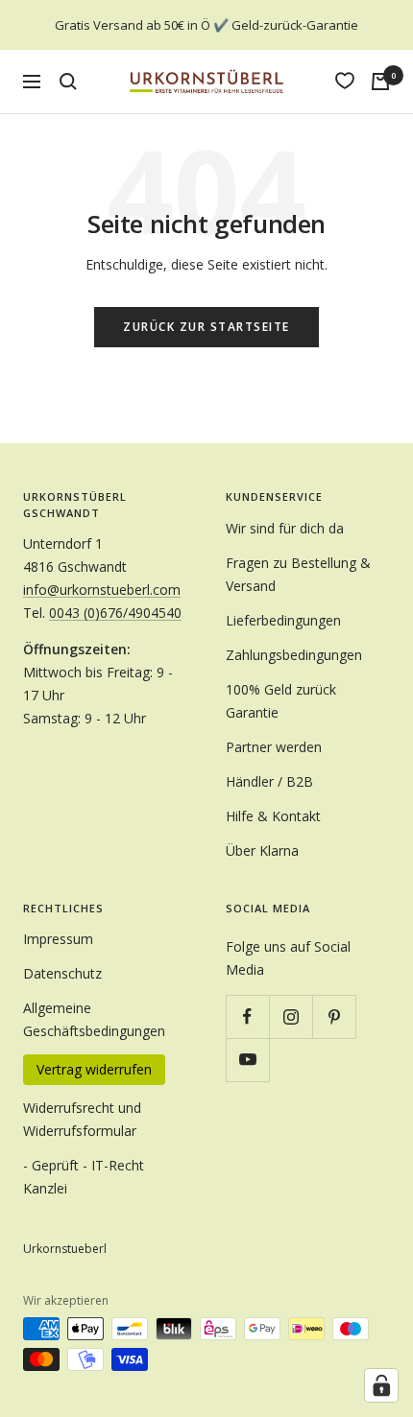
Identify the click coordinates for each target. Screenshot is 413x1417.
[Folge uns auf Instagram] (290, 1016)
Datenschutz (62, 973)
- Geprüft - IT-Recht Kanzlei (83, 1176)
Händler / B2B (269, 781)
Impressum (58, 939)
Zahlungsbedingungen (294, 655)
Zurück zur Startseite (206, 327)
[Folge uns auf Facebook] (247, 1016)
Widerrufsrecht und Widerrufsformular (82, 1119)
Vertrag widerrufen (94, 1069)
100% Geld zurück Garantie (281, 700)
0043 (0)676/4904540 (115, 612)
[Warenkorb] (380, 81)
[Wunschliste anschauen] (344, 80)
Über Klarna (262, 850)
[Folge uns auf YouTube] (247, 1059)
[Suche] (68, 81)
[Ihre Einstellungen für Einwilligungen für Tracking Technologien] (381, 1385)
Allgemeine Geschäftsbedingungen (94, 1019)
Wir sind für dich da (285, 528)
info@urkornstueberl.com (102, 589)
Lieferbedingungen (283, 620)
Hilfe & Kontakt (273, 816)
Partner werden (274, 747)
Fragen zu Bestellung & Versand (298, 574)
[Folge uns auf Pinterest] (333, 1016)
